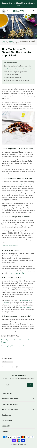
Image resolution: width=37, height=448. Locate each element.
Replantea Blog (12, 41)
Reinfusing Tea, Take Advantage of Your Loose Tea (17, 346)
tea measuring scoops (16, 184)
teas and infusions (25, 307)
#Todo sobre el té (7, 362)
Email (7, 385)
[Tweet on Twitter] (12, 367)
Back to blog (8, 358)
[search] (8, 11)
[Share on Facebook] (8, 367)
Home (3, 41)
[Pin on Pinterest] (17, 367)
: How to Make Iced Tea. (16, 273)
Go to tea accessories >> (10, 246)
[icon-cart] (33, 11)
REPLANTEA (21, 444)
